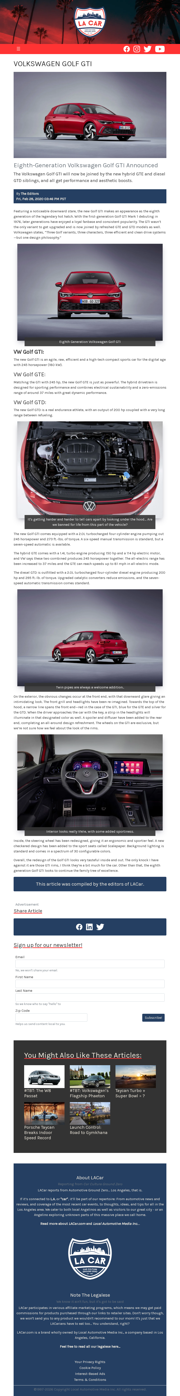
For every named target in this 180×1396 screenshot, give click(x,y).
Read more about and (89, 1223)
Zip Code (22, 1010)
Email (20, 957)
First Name (24, 977)
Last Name (23, 990)
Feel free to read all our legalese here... (90, 1346)
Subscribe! (153, 1018)
